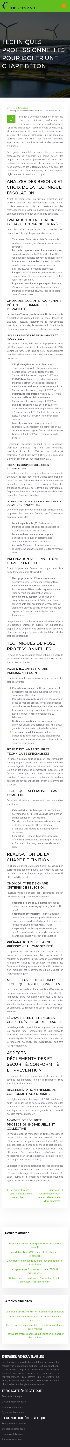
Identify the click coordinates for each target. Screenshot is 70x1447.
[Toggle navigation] (64, 6)
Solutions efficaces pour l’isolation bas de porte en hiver (21, 1194)
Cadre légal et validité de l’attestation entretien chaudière (35, 1311)
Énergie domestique (19, 108)
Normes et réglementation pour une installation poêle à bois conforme (49, 1195)
